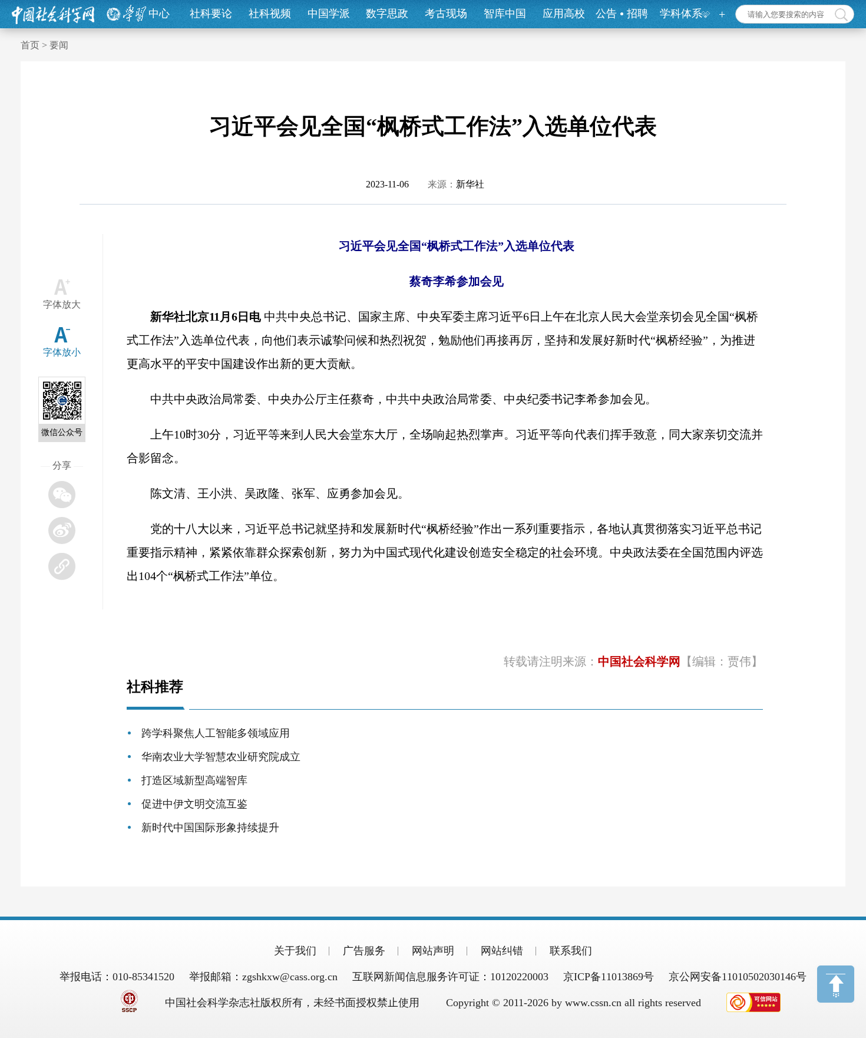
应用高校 (564, 13)
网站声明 (433, 951)
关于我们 (295, 951)
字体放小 (62, 352)
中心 (159, 13)
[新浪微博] (61, 530)
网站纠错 (502, 951)
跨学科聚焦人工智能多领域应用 (215, 733)
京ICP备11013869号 (608, 977)
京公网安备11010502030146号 (737, 977)
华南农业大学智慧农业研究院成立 (220, 757)
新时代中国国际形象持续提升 (210, 827)
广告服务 (364, 951)
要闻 (58, 45)
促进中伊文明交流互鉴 (194, 804)
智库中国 (505, 13)
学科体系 (681, 13)
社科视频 (270, 13)
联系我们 (571, 951)
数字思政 (387, 13)
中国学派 (329, 13)
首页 (30, 45)
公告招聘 (622, 13)
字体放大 (62, 304)
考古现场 (446, 13)
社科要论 (211, 13)
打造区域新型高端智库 (194, 780)
